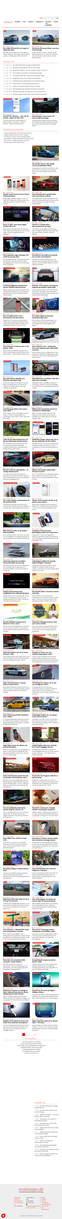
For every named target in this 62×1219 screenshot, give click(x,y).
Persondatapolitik (46, 1204)
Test (24, 21)
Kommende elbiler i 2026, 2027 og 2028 (31, 1047)
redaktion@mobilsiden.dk (33, 1206)
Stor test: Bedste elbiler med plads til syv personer (18, 133)
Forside (43, 1197)
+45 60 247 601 (31, 1207)
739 (35, 1034)
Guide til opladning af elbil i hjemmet (31, 1043)
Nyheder (17, 21)
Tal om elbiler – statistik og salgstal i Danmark (16, 140)
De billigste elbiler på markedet (31, 1051)
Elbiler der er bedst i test (31, 1053)
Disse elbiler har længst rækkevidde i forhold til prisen (19, 138)
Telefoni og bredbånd (49, 23)
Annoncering (44, 1206)
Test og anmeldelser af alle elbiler (31, 1042)
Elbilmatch (39, 21)
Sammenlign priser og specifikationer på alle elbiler (32, 1045)
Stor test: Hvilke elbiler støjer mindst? (14, 142)
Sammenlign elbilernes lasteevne (32, 1049)
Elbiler (30, 21)
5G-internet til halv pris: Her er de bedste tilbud (17, 136)
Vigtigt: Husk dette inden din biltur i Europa (16, 135)
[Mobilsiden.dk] (8, 21)
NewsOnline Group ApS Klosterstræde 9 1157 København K (18, 1201)
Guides (56, 21)
